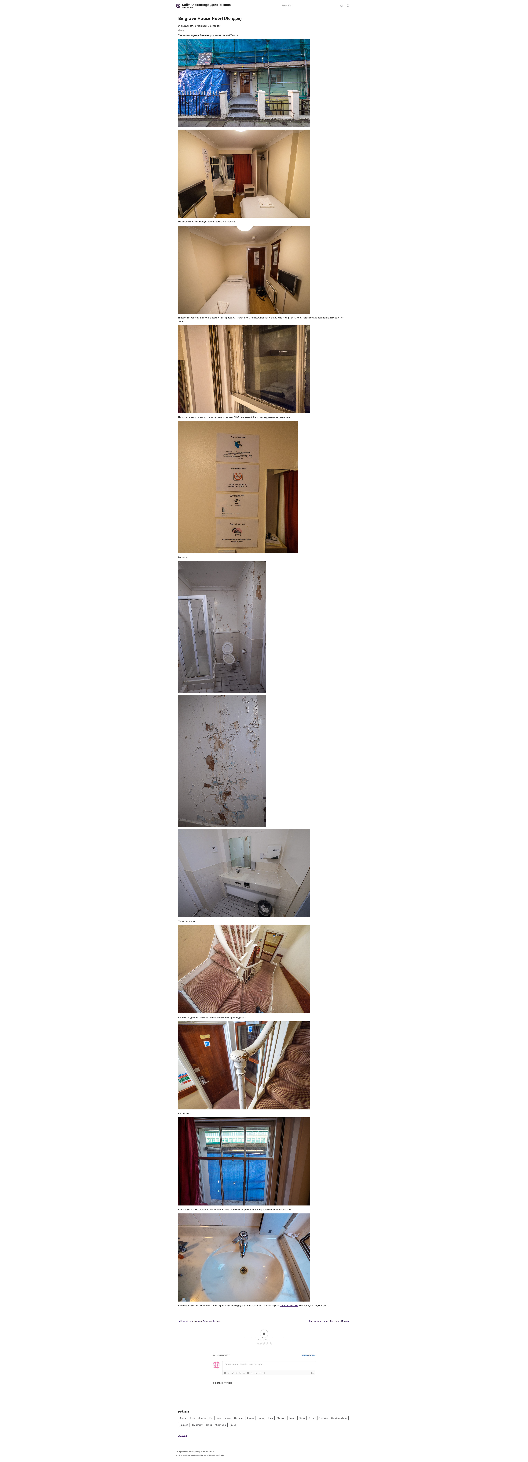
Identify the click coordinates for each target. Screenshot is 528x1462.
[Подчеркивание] (233, 1373)
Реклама (323, 1418)
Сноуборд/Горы (339, 1418)
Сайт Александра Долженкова (194, 1455)
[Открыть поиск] (348, 6)
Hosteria (210, 1452)
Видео (182, 1418)
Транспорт (197, 1424)
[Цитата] (248, 1373)
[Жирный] (225, 1373)
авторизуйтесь (308, 1355)
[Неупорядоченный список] (244, 1373)
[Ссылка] (256, 1373)
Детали (202, 1418)
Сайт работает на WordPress (187, 1452)
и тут (184, 1435)
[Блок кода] (252, 1373)
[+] (263, 1373)
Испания (238, 1418)
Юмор (233, 1424)
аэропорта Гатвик (289, 1305)
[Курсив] (229, 1373)
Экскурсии (220, 1424)
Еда (211, 1418)
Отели (181, 30)
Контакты (287, 5)
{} (259, 1373)
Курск (261, 1418)
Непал (292, 1418)
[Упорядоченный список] (240, 1373)
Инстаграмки (224, 1418)
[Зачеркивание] (237, 1373)
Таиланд (183, 1424)
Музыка (281, 1418)
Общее (302, 1418)
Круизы (250, 1418)
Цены (209, 1424)
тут (180, 1435)
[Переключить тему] (341, 6)
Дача (192, 1418)
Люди (270, 1418)
